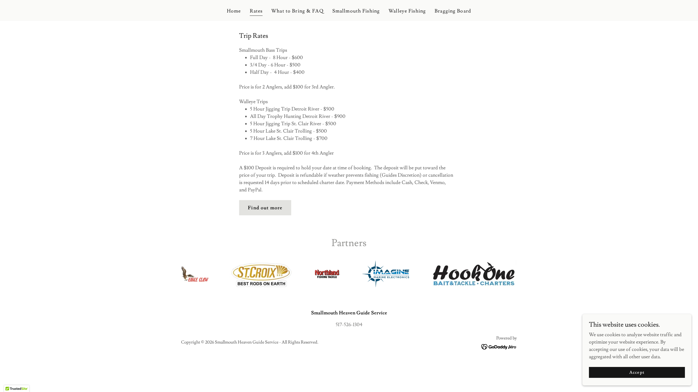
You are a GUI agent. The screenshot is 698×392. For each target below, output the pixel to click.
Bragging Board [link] (453, 11)
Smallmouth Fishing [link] (356, 11)
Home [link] (234, 11)
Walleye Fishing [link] (407, 11)
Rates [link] (256, 11)
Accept (636, 372)
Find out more (265, 208)
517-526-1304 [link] (349, 324)
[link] (499, 345)
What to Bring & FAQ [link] (297, 11)
